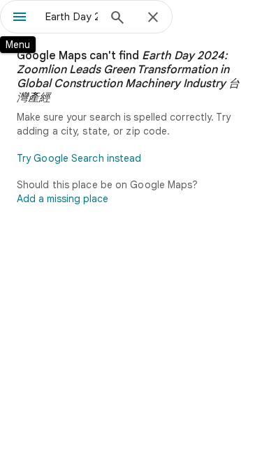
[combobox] (71, 16)
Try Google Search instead (79, 158)
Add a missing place (62, 198)
